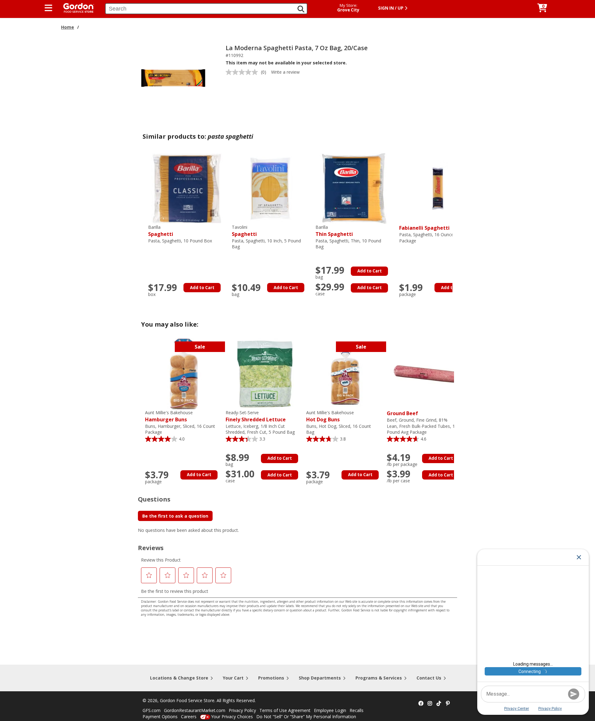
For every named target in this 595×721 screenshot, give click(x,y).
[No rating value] (243, 72)
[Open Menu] (48, 8)
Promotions (271, 678)
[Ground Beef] (425, 373)
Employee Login (330, 710)
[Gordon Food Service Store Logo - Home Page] (75, 7)
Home (67, 27)
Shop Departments (320, 678)
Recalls (357, 710)
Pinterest (448, 703)
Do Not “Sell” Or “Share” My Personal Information (306, 716)
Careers (188, 716)
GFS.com (152, 710)
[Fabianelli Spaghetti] (438, 188)
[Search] (301, 9)
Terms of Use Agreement (285, 710)
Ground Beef (402, 413)
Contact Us (428, 678)
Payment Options (160, 716)
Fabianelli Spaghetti (424, 227)
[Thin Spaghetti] (354, 188)
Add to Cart (202, 287)
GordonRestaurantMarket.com (194, 710)
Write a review (285, 72)
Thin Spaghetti (334, 230)
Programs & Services (378, 678)
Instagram (430, 703)
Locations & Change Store (179, 678)
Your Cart (233, 678)
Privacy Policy (242, 710)
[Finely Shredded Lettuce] (264, 373)
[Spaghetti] (187, 188)
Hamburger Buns (169, 416)
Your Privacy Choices (232, 716)
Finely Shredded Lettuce (256, 416)
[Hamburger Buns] (183, 373)
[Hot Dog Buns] (345, 373)
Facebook (421, 703)
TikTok (439, 703)
